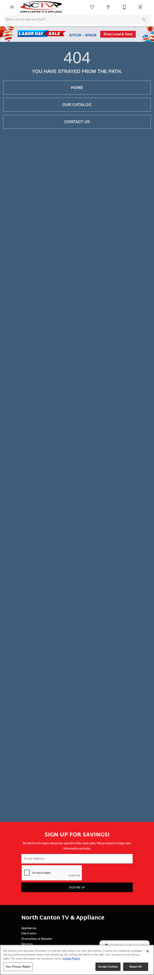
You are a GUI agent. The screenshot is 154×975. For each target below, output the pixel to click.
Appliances (28, 928)
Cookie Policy (71, 958)
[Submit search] (144, 19)
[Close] (147, 951)
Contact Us (77, 121)
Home (77, 87)
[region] (77, 960)
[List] (92, 7)
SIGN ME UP (77, 887)
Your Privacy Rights (17, 966)
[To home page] (41, 7)
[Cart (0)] (140, 7)
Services (27, 944)
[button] (12, 7)
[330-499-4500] (124, 7)
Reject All (136, 966)
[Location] (108, 7)
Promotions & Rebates (36, 938)
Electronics (29, 933)
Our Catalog (77, 104)
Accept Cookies (108, 966)
